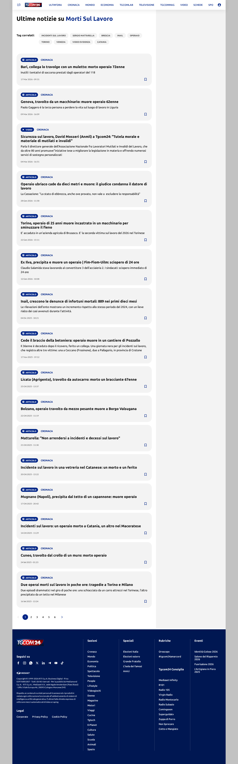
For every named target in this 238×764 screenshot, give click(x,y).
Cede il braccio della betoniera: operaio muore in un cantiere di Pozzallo (80, 340)
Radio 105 (164, 689)
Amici (126, 671)
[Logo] (33, 5)
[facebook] (18, 663)
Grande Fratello (132, 661)
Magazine (92, 700)
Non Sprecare (166, 724)
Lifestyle (92, 685)
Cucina (91, 715)
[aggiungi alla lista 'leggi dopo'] (145, 79)
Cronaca (92, 651)
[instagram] (24, 663)
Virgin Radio (165, 694)
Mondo (91, 656)
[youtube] (56, 663)
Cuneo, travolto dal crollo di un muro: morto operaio (64, 555)
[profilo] (219, 5)
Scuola (91, 739)
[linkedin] (43, 663)
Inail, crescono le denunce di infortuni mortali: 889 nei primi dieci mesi (79, 301)
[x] (37, 663)
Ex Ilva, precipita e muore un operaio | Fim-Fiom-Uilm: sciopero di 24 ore (80, 262)
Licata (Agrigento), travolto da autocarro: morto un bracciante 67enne (79, 379)
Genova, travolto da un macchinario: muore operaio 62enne (69, 102)
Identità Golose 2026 (206, 651)
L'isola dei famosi (132, 666)
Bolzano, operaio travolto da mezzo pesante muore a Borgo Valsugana (79, 409)
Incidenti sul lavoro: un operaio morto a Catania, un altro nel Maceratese (81, 526)
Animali (91, 744)
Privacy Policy (40, 716)
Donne (91, 695)
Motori (91, 705)
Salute (91, 734)
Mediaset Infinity (168, 680)
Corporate (22, 716)
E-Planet (92, 725)
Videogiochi (94, 690)
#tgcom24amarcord (170, 656)
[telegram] (49, 663)
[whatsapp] (31, 663)
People (91, 681)
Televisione (93, 676)
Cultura (91, 729)
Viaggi (91, 710)
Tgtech (91, 720)
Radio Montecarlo (168, 699)
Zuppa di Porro (167, 719)
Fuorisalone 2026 (204, 664)
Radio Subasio (166, 704)
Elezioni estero (131, 656)
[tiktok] (62, 663)
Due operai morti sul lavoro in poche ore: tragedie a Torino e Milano (77, 585)
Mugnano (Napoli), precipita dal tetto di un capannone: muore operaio (79, 497)
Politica (91, 666)
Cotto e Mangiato (168, 729)
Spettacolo (93, 671)
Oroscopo (164, 651)
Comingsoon (165, 709)
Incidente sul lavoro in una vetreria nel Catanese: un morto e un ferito (79, 467)
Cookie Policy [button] (59, 716)
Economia (92, 661)
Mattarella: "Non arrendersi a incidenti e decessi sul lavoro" (70, 438)
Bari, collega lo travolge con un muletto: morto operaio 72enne (73, 67)
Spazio (91, 749)
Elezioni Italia (130, 651)
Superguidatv (166, 714)
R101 (161, 685)
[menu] (18, 5)
